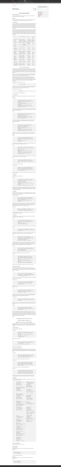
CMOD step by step (31, 2)
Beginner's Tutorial (14, 2)
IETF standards (26, 2)
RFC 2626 (39, 16)
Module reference (20, 2)
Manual (23, 2)
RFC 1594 (39, 15)
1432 (19, 9)
